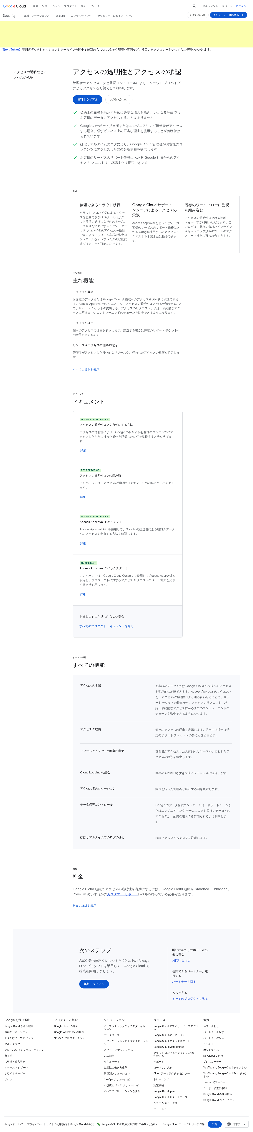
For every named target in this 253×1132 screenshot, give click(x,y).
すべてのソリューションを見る (122, 1091)
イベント (208, 1043)
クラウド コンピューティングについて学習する (176, 1054)
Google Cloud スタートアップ (171, 1097)
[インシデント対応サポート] (228, 15)
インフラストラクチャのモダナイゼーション (126, 1028)
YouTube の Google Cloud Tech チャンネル (225, 1075)
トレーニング (161, 1079)
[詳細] (83, 450)
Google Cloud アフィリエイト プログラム (176, 1028)
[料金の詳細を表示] (84, 905)
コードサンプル (163, 1067)
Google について (14, 1124)
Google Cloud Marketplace (169, 1046)
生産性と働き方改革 (115, 1067)
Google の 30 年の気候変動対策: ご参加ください (129, 1124)
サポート (227, 6)
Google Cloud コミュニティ (219, 1100)
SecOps (60, 15)
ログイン (241, 6)
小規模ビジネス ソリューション (122, 1085)
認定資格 (159, 1085)
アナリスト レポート (16, 1067)
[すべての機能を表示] (85, 369)
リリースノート (163, 1108)
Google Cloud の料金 (66, 1026)
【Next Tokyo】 (11, 50)
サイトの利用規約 (56, 1124)
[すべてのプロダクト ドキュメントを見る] (106, 626)
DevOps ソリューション (118, 1079)
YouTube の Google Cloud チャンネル (225, 1067)
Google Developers (164, 1091)
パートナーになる (213, 1037)
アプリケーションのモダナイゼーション (126, 1042)
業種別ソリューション (117, 1073)
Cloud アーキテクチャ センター (172, 1073)
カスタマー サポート (122, 894)
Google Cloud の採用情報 (217, 1094)
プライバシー (35, 1124)
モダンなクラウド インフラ (20, 1037)
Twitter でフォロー (214, 1082)
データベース (111, 1035)
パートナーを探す (184, 982)
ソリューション (51, 6)
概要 (35, 6)
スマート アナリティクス (118, 1049)
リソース (94, 6)
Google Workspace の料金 (69, 1032)
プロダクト (70, 6)
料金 (83, 6)
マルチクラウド (13, 1043)
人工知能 (109, 1055)
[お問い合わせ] (119, 99)
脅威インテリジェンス (37, 15)
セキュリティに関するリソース (115, 15)
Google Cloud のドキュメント (171, 1035)
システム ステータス (165, 1103)
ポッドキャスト (212, 1049)
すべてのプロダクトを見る (190, 999)
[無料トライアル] (87, 99)
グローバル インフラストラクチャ (24, 1049)
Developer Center (213, 1055)
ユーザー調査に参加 (215, 1088)
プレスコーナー (212, 1061)
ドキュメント (210, 6)
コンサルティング (81, 15)
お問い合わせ (181, 960)
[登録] (215, 1124)
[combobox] (237, 1124)
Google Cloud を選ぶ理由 (18, 1026)
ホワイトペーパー (14, 1073)
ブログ (8, 1079)
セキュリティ (111, 1061)
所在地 (8, 1055)
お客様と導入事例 (14, 1061)
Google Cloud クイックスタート (172, 1040)
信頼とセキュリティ (16, 1032)
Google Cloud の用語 (82, 1124)
